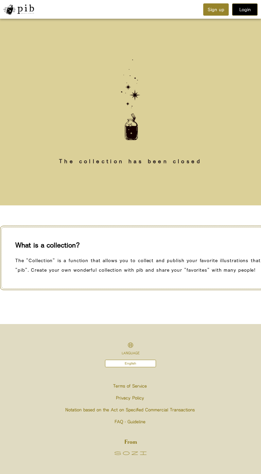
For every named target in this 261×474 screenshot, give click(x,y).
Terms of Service (130, 386)
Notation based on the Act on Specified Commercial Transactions (130, 410)
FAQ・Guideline (130, 422)
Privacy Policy (130, 398)
